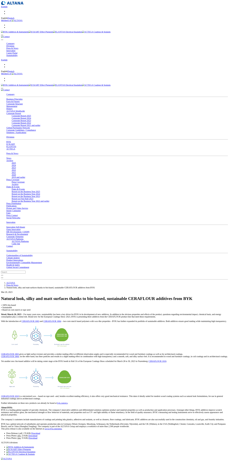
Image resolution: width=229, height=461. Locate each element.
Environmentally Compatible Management (24, 262)
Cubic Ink (16, 244)
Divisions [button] (10, 46)
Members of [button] (6, 20)
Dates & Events (18, 189)
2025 (14, 163)
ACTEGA (10, 149)
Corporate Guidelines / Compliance (21, 130)
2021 (14, 172)
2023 (14, 168)
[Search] (2, 88)
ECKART (10, 144)
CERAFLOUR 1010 (157, 361)
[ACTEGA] (96, 32)
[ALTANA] (6, 459)
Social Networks (13, 218)
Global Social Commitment (17, 267)
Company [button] (10, 43)
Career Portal (11, 53)
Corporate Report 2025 (21, 116)
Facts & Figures (13, 101)
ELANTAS (11, 146)
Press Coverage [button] (12, 180)
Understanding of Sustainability (19, 255)
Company (10, 94)
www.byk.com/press (53, 429)
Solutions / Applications (16, 132)
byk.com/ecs (62, 403)
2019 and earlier (18, 177)
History (9, 109)
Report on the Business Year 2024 (26, 194)
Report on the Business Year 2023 (26, 196)
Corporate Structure (14, 104)
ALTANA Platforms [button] (14, 239)
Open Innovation (13, 229)
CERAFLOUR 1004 (52, 321)
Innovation (10, 222)
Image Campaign (13, 211)
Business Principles (14, 99)
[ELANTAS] (67, 32)
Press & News (12, 153)
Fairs (8, 213)
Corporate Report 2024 (21, 118)
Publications (11, 206)
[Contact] (5, 36)
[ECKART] (41, 32)
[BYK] (15, 32)
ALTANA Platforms (20, 241)
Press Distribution (13, 203)
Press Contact (12, 215)
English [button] (4, 7)
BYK (8, 142)
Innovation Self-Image (15, 227)
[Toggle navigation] (2, 39)
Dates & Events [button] (12, 187)
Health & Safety (13, 265)
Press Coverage (18, 182)
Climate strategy (13, 258)
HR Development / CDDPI (17, 232)
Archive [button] (9, 160)
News (8, 158)
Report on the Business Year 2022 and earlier (30, 201)
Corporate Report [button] (13, 113)
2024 (14, 165)
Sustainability (12, 251)
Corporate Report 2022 (21, 123)
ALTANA (10, 283)
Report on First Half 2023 (22, 199)
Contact (9, 246)
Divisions (10, 137)
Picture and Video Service (17, 208)
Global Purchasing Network (18, 128)
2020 (14, 175)
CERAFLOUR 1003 (30, 321)
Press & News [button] (12, 48)
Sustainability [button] (12, 55)
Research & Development (17, 234)
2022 (14, 170)
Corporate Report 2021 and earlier (26, 125)
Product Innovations (14, 260)
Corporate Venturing (14, 236)
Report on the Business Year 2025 (26, 191)
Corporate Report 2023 (21, 120)
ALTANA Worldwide (15, 111)
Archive (15, 184)
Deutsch (10, 18)
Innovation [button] (10, 51)
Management (11, 106)
